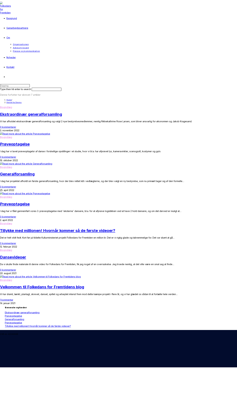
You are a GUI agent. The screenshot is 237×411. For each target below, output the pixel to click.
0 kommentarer (8, 127)
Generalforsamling (17, 174)
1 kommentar (6, 299)
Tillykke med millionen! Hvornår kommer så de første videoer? (57, 230)
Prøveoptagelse (15, 144)
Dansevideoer (13, 257)
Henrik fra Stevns (14, 102)
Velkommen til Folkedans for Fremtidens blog (42, 287)
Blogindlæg (6, 107)
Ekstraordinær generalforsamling (31, 114)
